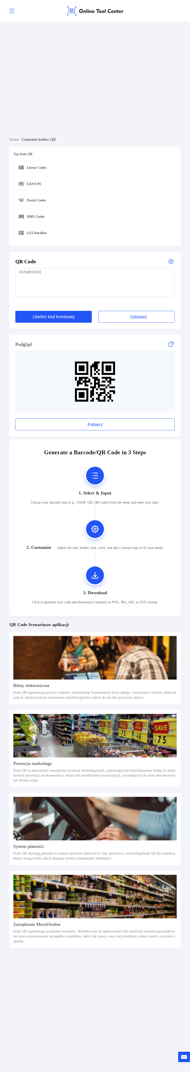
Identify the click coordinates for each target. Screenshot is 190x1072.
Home (14, 139)
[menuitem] (93, 168)
